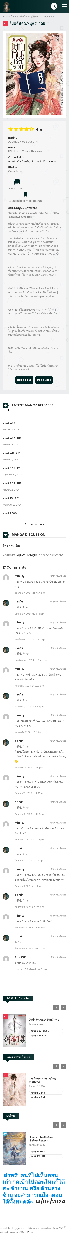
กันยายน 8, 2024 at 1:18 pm (29, 886)
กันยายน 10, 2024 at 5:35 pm (30, 860)
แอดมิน (19, 601)
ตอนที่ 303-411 (11, 468)
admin (19, 741)
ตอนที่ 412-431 (11, 453)
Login (33, 555)
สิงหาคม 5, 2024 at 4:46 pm (30, 927)
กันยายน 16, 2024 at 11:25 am (30, 793)
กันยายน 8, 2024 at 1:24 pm (29, 906)
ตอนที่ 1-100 (10, 513)
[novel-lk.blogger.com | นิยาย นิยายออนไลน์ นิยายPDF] (8, 6)
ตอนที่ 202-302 (12, 483)
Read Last (44, 380)
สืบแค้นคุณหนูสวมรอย (43, 16)
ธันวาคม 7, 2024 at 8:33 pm (30, 613)
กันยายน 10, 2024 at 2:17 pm (30, 839)
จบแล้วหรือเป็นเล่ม (21, 16)
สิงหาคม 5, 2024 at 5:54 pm (30, 948)
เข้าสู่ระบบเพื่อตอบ (58, 575)
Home (6, 16)
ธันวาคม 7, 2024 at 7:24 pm (30, 592)
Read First (24, 380)
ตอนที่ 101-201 (11, 498)
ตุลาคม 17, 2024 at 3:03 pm (29, 685)
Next (63, 1007)
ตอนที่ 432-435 (12, 438)
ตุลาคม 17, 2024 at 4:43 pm (30, 706)
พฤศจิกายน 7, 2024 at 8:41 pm (31, 660)
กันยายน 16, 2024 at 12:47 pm (30, 814)
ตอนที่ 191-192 (38, 1151)
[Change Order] (9, 411)
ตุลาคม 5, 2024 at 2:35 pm (29, 767)
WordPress (27, 1232)
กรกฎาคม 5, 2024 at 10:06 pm (31, 969)
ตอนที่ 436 (9, 423)
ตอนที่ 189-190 (38, 1156)
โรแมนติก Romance (44, 161)
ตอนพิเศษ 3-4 (38, 1097)
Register (21, 555)
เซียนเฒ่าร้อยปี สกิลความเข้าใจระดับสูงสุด (43, 1139)
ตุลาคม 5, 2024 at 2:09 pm (29, 732)
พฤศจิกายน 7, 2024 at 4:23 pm (31, 639)
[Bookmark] (25, 194)
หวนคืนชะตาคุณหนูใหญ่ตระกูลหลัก (42, 1080)
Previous (56, 1007)
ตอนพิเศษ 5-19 (38, 1092)
